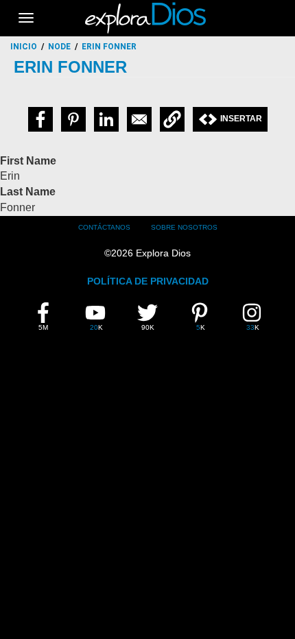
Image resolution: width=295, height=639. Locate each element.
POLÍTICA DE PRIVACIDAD (148, 281)
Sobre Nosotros (184, 227)
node (59, 46)
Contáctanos (104, 227)
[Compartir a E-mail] (139, 119)
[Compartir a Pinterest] (73, 119)
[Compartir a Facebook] (40, 119)
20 (102, 316)
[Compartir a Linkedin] (106, 119)
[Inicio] (147, 18)
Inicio (23, 46)
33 (258, 316)
